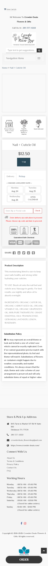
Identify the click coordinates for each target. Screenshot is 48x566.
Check (37, 211)
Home (4, 68)
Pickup (22, 176)
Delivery (10, 176)
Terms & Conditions (15, 461)
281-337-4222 (29, 28)
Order (24, 559)
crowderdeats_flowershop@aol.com (26, 440)
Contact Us (12, 467)
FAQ (9, 471)
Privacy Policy (13, 464)
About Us (11, 458)
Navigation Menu (15, 58)
